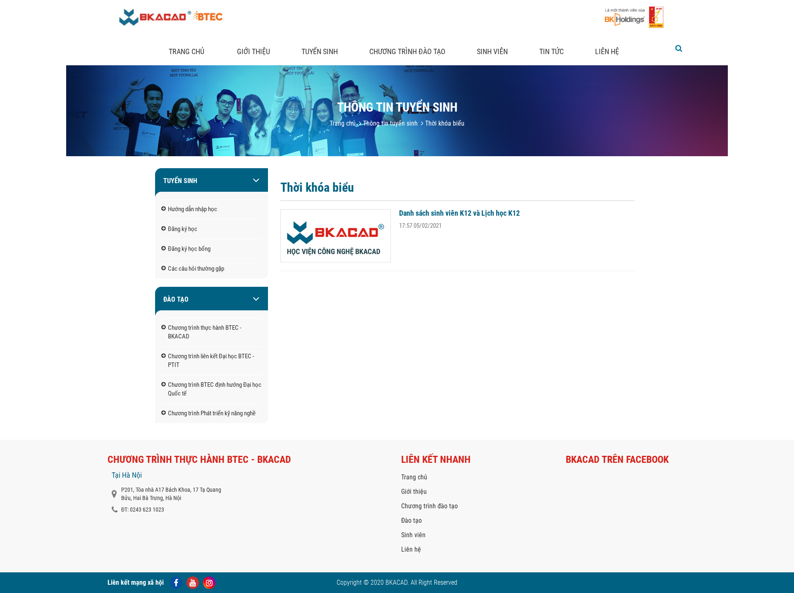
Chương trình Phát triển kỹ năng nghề (212, 413)
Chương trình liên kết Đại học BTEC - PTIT (211, 360)
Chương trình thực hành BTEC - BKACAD (205, 332)
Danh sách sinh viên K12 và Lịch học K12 (459, 213)
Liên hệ (607, 51)
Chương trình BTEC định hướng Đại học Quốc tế (214, 389)
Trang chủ (186, 51)
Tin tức (551, 51)
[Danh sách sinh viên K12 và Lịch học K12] (335, 235)
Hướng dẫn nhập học (192, 209)
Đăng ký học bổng (189, 248)
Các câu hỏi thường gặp (196, 268)
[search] (678, 48)
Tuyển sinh (319, 51)
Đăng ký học (182, 229)
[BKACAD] (170, 27)
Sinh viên (492, 51)
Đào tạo (176, 299)
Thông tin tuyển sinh (389, 123)
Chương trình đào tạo (407, 51)
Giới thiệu (253, 51)
